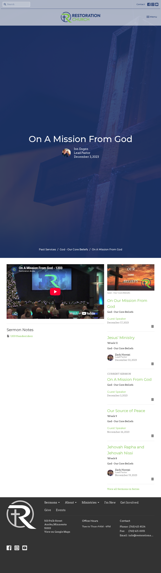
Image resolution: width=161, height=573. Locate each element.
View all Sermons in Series (123, 489)
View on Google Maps (57, 531)
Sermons (50, 502)
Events (61, 510)
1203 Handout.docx (21, 336)
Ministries (89, 502)
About (69, 502)
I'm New (110, 502)
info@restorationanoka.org (141, 535)
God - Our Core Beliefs (74, 249)
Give (47, 510)
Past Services (47, 249)
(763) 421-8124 (137, 526)
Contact (140, 4)
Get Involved (129, 502)
